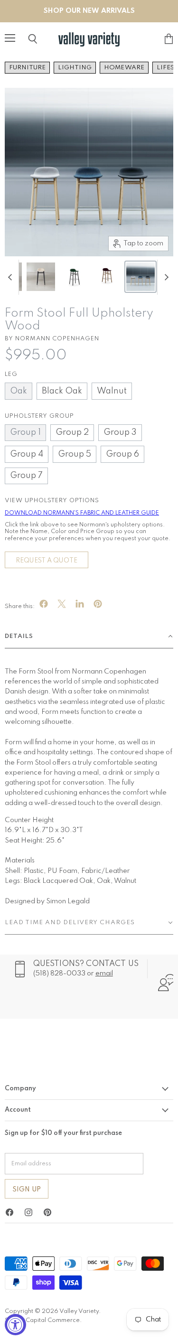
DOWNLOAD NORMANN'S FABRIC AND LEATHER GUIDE (82, 513)
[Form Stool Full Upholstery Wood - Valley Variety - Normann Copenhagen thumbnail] (41, 277)
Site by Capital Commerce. (43, 1320)
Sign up (26, 1189)
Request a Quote (46, 560)
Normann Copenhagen (57, 339)
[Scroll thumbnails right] (164, 277)
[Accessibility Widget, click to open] (15, 1324)
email (104, 973)
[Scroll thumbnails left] (11, 277)
